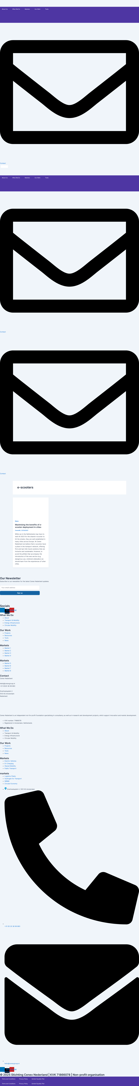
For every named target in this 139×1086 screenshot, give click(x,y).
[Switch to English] (2, 166)
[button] (8, 9)
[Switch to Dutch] (66, 15)
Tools (46, 9)
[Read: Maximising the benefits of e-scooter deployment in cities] (31, 507)
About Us (5, 9)
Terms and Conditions (8, 1079)
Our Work (37, 9)
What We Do (16, 9)
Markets (27, 9)
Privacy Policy (23, 1079)
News (17, 521)
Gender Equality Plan (38, 1079)
